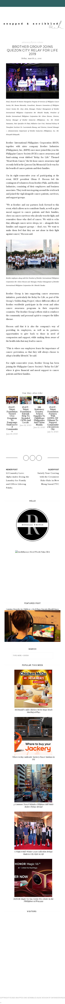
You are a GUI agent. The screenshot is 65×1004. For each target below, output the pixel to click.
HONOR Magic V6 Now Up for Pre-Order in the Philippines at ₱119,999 (33, 900)
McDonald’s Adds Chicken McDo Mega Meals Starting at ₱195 (33, 710)
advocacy (26, 42)
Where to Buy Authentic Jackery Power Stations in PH (33, 758)
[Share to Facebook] (26, 458)
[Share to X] (32, 458)
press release (37, 42)
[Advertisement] (32, 577)
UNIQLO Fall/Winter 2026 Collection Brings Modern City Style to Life (33, 852)
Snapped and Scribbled (25, 998)
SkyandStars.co (58, 998)
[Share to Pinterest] (39, 458)
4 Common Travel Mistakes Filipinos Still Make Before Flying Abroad (34, 805)
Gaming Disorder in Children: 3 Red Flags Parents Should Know (32, 609)
